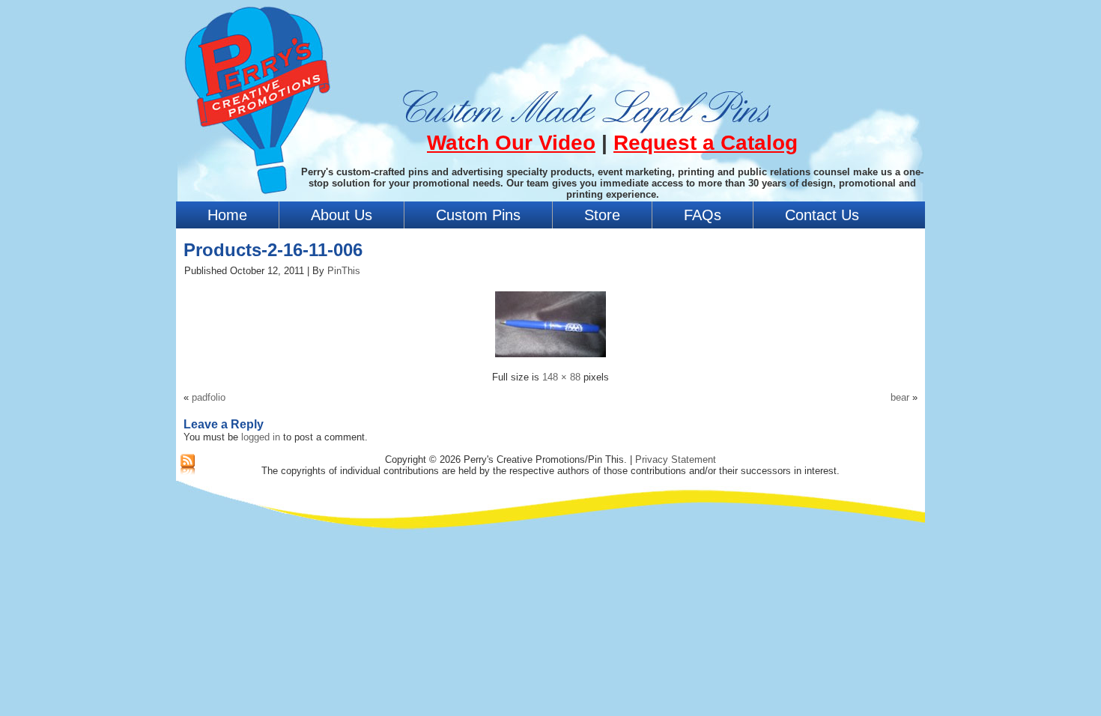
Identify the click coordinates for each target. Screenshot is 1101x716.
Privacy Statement (675, 459)
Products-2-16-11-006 (273, 250)
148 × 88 (561, 377)
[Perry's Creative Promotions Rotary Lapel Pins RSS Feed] (188, 465)
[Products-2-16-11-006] (550, 359)
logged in (260, 437)
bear (900, 397)
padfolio (208, 397)
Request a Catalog (705, 142)
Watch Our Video (511, 142)
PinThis (343, 270)
